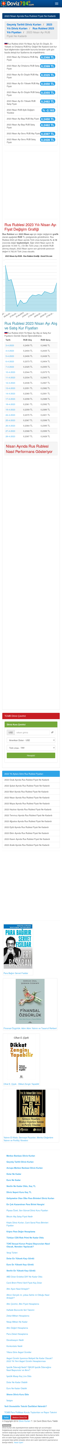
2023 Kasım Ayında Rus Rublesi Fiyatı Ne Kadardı (27, 839)
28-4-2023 (10, 436)
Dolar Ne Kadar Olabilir (17, 1382)
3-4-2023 (10, 345)
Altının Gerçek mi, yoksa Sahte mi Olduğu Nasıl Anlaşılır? (27, 1296)
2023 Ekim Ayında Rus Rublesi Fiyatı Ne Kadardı (26, 833)
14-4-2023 (10, 393)
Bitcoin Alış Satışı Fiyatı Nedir (19, 1216)
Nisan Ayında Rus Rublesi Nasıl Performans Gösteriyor (29, 448)
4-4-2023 (10, 350)
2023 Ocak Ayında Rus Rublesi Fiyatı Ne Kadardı (26, 779)
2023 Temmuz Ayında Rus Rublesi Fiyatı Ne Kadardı (28, 815)
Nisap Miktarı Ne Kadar (17, 1321)
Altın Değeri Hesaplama (17, 1327)
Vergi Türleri (11, 1252)
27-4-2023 (10, 430)
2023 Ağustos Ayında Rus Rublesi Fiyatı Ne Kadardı (28, 821)
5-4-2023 (10, 356)
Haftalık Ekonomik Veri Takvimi (20, 1309)
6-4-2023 (10, 361)
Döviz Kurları (24, 1421)
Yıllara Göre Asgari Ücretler (18, 1352)
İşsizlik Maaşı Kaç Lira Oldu (18, 1376)
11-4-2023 (10, 377)
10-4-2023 (10, 372)
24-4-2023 (10, 414)
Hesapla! (31, 755)
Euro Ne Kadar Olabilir (16, 1388)
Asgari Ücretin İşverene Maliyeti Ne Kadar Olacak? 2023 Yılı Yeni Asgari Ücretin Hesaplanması (29, 1360)
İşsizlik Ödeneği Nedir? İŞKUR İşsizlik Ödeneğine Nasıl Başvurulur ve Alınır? (28, 1369)
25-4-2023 (10, 420)
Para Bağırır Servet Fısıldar (16, 973)
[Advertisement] (31, 185)
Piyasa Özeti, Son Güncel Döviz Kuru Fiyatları (27, 1210)
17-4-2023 (10, 398)
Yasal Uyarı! (18, 1442)
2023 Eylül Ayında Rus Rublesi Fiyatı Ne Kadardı (26, 827)
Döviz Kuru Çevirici (16, 724)
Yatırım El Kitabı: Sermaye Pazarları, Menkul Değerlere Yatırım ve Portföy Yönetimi (28, 1139)
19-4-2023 (10, 409)
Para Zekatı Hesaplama (17, 1333)
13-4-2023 (10, 388)
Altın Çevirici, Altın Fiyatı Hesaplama (22, 1303)
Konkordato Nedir (14, 1346)
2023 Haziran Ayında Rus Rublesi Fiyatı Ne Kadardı (27, 809)
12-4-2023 (10, 382)
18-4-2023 (10, 404)
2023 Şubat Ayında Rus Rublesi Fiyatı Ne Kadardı (27, 785)
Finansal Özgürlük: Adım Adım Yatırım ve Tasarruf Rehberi (30, 1028)
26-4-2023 (10, 425)
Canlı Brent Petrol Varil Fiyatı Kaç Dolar (24, 1282)
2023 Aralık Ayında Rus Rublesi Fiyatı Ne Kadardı (26, 845)
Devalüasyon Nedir (15, 1340)
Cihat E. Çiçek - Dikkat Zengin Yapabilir (21, 1083)
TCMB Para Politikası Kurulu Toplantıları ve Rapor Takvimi (30, 1412)
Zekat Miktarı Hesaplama (17, 1315)
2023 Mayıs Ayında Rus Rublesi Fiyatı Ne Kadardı (27, 803)
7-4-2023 (10, 366)
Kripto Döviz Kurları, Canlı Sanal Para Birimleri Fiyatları (27, 1224)
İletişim (9, 1400)
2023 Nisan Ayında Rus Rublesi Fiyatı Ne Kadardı (26, 797)
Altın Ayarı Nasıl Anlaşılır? (17, 1288)
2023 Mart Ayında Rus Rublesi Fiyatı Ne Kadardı (26, 791)
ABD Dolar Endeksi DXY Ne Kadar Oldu (24, 1276)
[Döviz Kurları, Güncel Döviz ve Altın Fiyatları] (17, 3)
